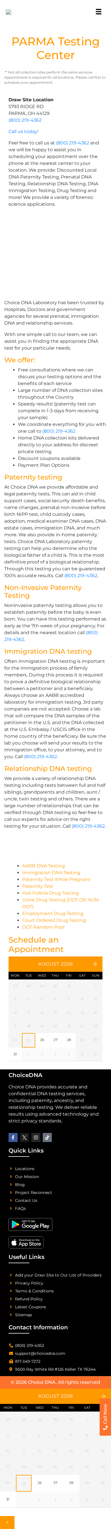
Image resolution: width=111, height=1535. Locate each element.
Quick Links (26, 1150)
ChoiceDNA (25, 1075)
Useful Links (26, 1257)
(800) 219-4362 (25, 120)
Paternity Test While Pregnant (56, 879)
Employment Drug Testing (52, 913)
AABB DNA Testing (43, 866)
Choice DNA (42, 1382)
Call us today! (23, 131)
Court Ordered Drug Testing (54, 920)
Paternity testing (33, 477)
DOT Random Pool (43, 927)
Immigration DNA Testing (51, 872)
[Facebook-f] (13, 1137)
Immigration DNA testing (48, 651)
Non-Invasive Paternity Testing (43, 591)
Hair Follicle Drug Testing (50, 893)
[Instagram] (35, 1137)
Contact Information (38, 1327)
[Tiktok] (47, 1137)
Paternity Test (38, 886)
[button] (98, 10)
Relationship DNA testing (48, 768)
